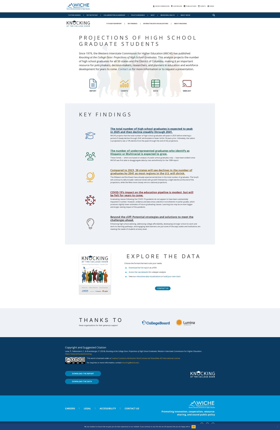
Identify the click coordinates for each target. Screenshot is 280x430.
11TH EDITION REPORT (114, 23)
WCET (153, 15)
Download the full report (139, 268)
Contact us (124, 69)
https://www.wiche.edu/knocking (78, 354)
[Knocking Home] (78, 23)
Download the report (83, 373)
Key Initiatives (92, 15)
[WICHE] (78, 6)
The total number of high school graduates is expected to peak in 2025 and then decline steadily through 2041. (151, 130)
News (212, 6)
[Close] (277, 427)
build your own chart (171, 276)
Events (203, 6)
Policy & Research (138, 15)
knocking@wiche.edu (130, 362)
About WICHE (185, 15)
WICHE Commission (162, 6)
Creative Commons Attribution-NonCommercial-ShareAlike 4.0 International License (145, 358)
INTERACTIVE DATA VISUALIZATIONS (155, 23)
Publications (191, 6)
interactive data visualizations (148, 276)
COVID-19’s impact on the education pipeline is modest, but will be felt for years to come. (151, 193)
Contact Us (162, 288)
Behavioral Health (168, 15)
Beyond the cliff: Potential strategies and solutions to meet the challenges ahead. (151, 218)
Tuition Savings (74, 15)
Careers (70, 408)
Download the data (82, 381)
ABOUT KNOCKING (180, 23)
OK (194, 426)
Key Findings (132, 23)
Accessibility (108, 408)
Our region (177, 6)
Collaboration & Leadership (114, 15)
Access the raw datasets (138, 272)
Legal (87, 408)
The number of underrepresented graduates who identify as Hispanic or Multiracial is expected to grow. (150, 152)
